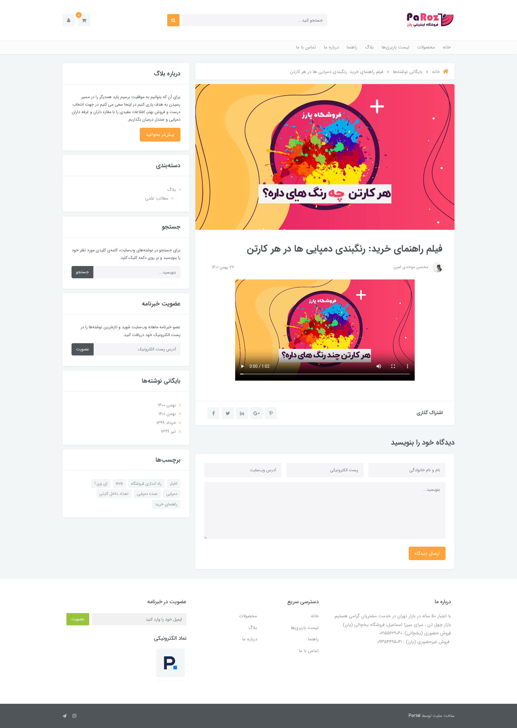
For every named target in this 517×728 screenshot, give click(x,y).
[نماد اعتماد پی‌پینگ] (170, 665)
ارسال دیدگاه (427, 553)
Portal (414, 715)
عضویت (82, 349)
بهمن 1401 (167, 413)
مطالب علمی (156, 198)
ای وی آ (100, 483)
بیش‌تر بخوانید (160, 134)
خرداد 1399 (166, 422)
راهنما (351, 47)
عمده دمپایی (147, 493)
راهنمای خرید (166, 504)
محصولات (426, 47)
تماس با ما (306, 47)
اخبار (173, 483)
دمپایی (171, 493)
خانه (447, 47)
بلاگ (369, 47)
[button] (84, 20)
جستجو (82, 272)
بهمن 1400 (167, 405)
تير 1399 (168, 431)
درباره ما (331, 47)
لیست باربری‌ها (395, 47)
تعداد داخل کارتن (113, 493)
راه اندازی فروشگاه (146, 483)
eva (119, 483)
